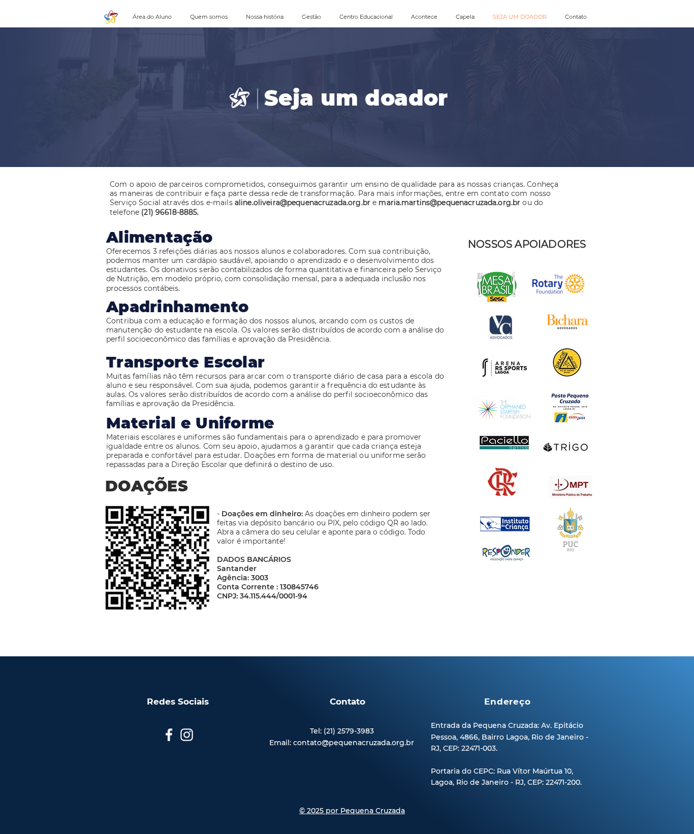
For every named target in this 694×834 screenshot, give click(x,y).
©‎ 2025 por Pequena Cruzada (352, 810)
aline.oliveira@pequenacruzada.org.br (302, 202)
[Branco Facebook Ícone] (169, 734)
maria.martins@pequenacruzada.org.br (449, 202)
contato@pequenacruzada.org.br (353, 742)
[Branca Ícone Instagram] (186, 734)
